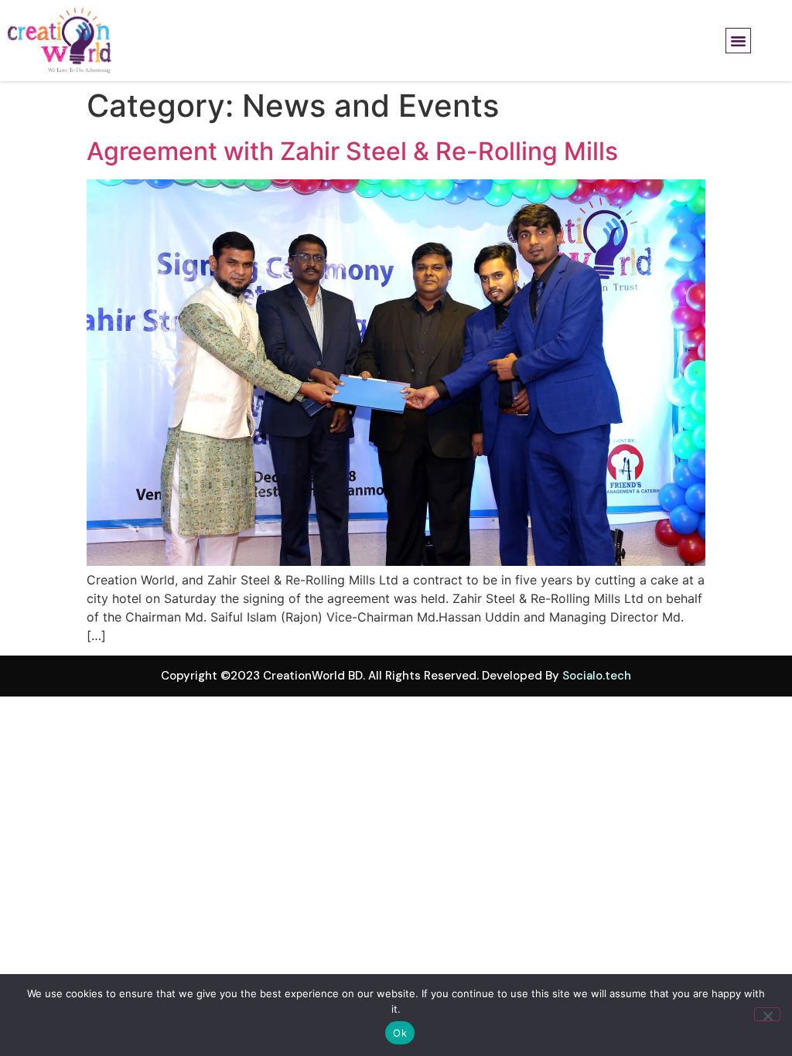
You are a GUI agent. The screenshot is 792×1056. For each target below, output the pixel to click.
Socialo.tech (596, 675)
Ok (400, 1033)
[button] (738, 41)
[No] (767, 1014)
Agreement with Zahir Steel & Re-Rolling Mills (352, 151)
